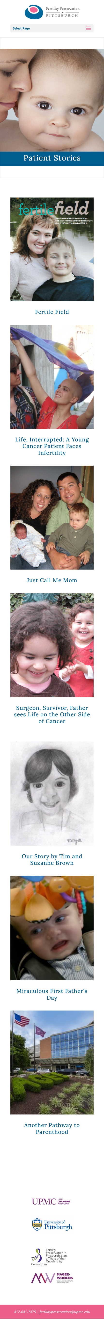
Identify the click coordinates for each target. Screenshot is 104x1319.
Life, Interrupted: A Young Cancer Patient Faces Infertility (52, 446)
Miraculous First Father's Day (52, 994)
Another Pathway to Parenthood (52, 1128)
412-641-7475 (25, 1311)
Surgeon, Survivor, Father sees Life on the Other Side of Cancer (52, 714)
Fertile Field (52, 311)
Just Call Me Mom (52, 580)
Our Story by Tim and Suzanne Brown (52, 859)
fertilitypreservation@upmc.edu (65, 1311)
